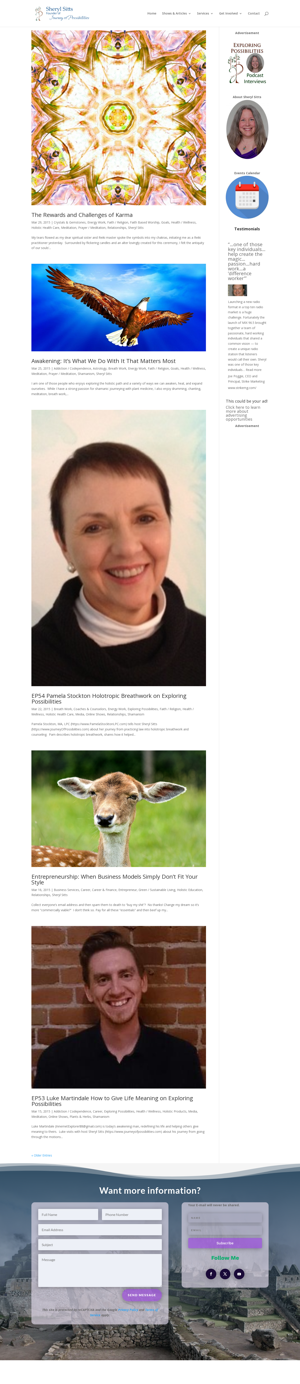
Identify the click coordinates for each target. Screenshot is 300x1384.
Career (85, 890)
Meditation (68, 227)
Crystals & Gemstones (70, 222)
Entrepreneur (127, 890)
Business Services (66, 890)
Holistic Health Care (45, 227)
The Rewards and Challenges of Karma (82, 215)
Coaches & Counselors (90, 709)
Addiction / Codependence (72, 368)
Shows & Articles (174, 13)
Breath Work (117, 368)
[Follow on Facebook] (211, 1274)
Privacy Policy (128, 1310)
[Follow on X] (225, 1274)
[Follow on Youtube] (239, 1274)
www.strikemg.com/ (242, 388)
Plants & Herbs (80, 1117)
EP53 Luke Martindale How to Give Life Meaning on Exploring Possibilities (112, 1101)
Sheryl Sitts (136, 227)
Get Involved (228, 13)
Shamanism (86, 374)
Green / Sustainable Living (157, 890)
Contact (254, 13)
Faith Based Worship (144, 222)
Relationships (116, 227)
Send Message (142, 1295)
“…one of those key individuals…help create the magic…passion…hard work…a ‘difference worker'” (247, 261)
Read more (254, 370)
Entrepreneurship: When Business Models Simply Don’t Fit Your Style (114, 879)
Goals (165, 222)
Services (203, 13)
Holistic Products (174, 1111)
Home (151, 13)
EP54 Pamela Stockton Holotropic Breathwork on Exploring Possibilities (108, 698)
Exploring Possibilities (143, 709)
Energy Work (96, 222)
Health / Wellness (183, 222)
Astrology (100, 368)
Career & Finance (104, 890)
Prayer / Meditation (92, 227)
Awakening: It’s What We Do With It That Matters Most (103, 361)
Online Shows (95, 714)
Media (79, 714)
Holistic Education (189, 890)
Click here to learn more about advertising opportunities (243, 413)
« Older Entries (41, 1155)
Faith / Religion (117, 222)
